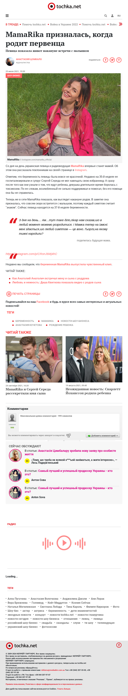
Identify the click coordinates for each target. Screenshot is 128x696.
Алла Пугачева (17, 598)
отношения (71, 618)
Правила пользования (15, 684)
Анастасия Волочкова (44, 598)
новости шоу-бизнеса (75, 321)
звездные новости (19, 614)
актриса (39, 610)
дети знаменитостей (84, 610)
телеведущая (105, 622)
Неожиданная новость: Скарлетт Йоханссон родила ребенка (93, 391)
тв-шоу (88, 622)
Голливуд (38, 602)
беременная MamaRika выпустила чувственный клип (76, 264)
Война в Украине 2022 (64, 24)
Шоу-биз (13, 610)
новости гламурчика (91, 614)
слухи (76, 622)
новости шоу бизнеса (46, 618)
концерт (40, 614)
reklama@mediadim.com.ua (53, 670)
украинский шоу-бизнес (23, 626)
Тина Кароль (74, 606)
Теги (10, 588)
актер (26, 610)
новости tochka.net (62, 614)
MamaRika (77, 166)
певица (98, 618)
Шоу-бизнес (13, 75)
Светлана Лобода (51, 606)
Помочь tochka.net (34, 24)
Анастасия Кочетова (29, 325)
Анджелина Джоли (74, 598)
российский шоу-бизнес (23, 622)
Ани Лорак (97, 598)
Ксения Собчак (81, 602)
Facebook (42, 301)
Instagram (80, 170)
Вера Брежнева (18, 602)
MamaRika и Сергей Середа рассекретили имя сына (28, 391)
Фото (116, 606)
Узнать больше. (64, 689)
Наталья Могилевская (22, 606)
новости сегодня (18, 618)
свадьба (47, 622)
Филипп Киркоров (97, 606)
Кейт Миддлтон (57, 602)
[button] (112, 15)
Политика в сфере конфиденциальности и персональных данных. (54, 684)
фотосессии (49, 626)
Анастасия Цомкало (29, 59)
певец (85, 618)
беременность (25, 321)
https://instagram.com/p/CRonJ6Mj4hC (31, 254)
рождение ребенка (61, 325)
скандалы (62, 622)
